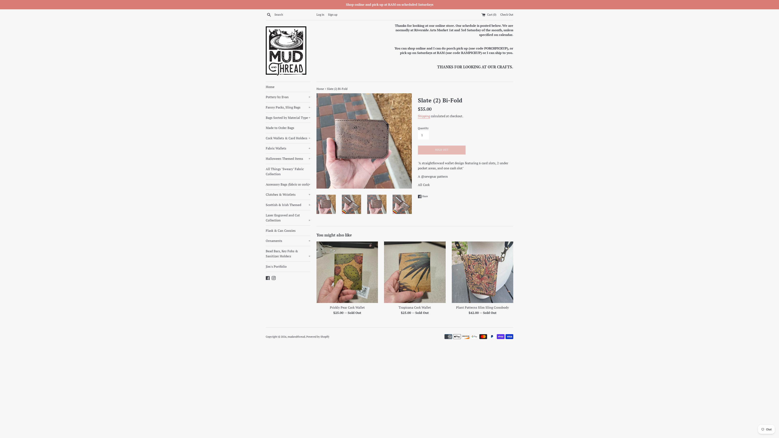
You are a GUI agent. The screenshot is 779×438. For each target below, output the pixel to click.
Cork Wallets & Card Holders (288, 138)
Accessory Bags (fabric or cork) (288, 184)
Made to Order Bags (280, 128)
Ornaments (288, 240)
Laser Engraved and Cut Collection (288, 218)
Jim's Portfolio (276, 266)
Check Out (506, 14)
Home (270, 87)
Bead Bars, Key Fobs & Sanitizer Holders (288, 254)
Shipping (424, 116)
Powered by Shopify (317, 336)
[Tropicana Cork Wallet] (414, 272)
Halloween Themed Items (288, 158)
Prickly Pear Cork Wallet (347, 307)
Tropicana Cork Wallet (415, 307)
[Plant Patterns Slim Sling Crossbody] (482, 272)
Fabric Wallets (288, 148)
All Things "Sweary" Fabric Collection (285, 171)
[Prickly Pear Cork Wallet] (347, 272)
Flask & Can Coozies (281, 230)
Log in (320, 14)
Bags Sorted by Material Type (288, 117)
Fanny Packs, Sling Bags (288, 107)
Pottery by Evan (288, 97)
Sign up (332, 14)
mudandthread (296, 336)
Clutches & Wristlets (288, 194)
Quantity (423, 128)
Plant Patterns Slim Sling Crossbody (482, 307)
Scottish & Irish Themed (288, 205)
